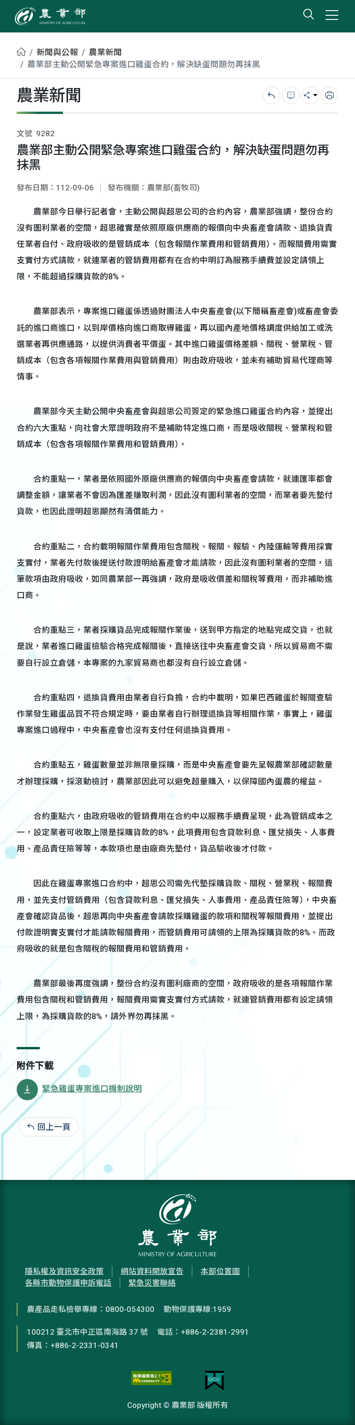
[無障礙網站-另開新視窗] (151, 1380)
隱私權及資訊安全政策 (64, 1271)
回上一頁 (54, 1127)
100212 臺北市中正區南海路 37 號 (87, 1332)
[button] (334, 1404)
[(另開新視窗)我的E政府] (214, 1380)
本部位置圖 (220, 1271)
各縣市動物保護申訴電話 (68, 1282)
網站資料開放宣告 (152, 1271)
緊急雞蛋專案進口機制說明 (92, 1088)
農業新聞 (105, 52)
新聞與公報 (57, 52)
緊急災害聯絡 (152, 1282)
